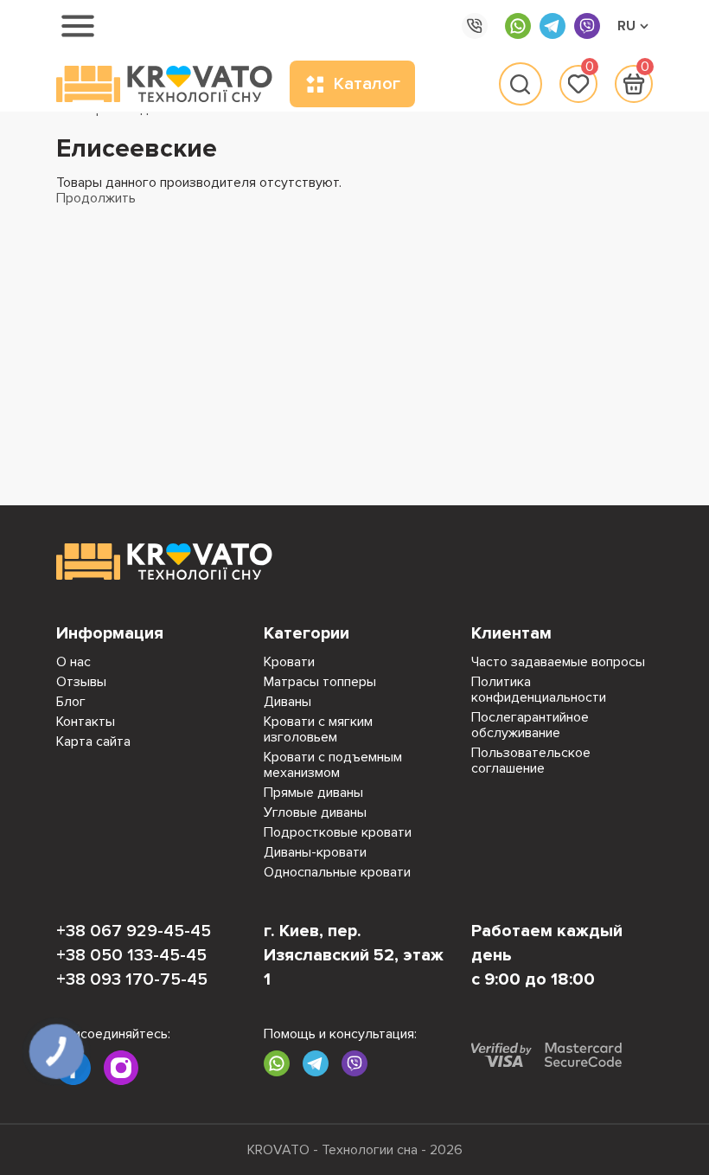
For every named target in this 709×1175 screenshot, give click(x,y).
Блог (71, 701)
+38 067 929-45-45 (133, 931)
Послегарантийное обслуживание (530, 725)
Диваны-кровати (315, 852)
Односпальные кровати (337, 872)
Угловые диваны (315, 812)
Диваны (287, 701)
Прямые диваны (313, 792)
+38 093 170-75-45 (132, 979)
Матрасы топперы (320, 681)
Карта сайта (93, 741)
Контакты (85, 721)
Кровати (289, 662)
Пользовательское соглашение (531, 760)
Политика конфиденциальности (538, 689)
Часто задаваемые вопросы (558, 662)
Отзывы (81, 681)
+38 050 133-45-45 (131, 955)
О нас (73, 662)
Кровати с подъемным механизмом (333, 764)
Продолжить (96, 198)
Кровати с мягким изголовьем (318, 729)
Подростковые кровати (338, 832)
